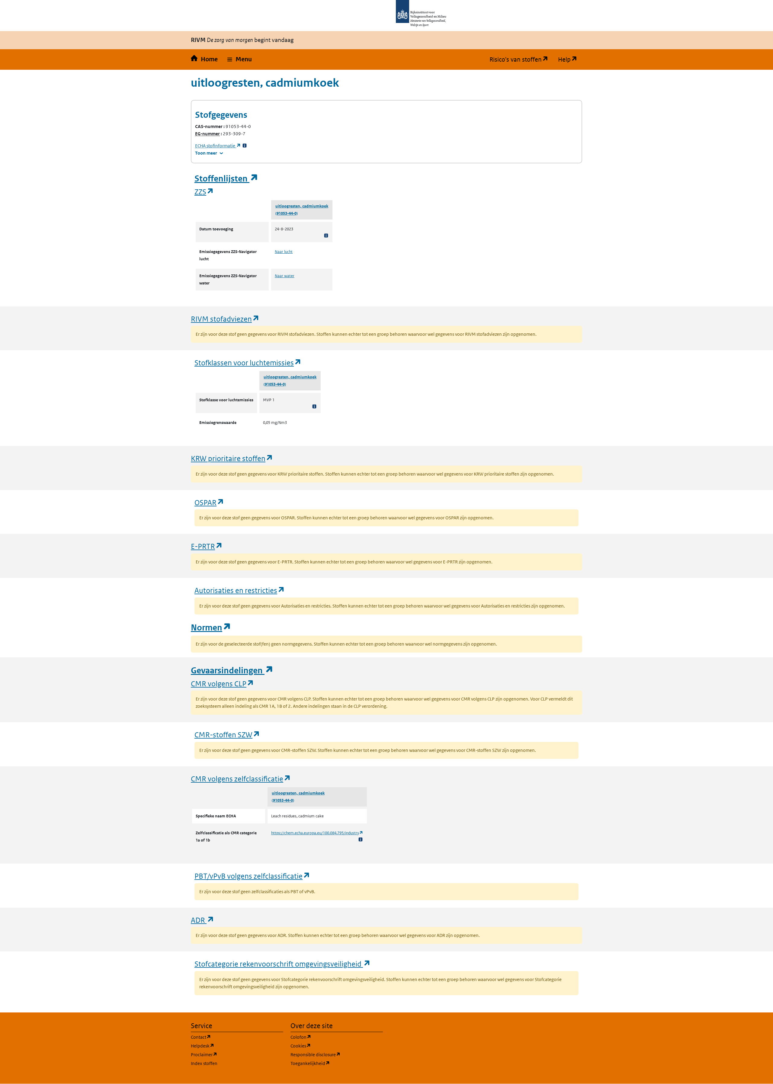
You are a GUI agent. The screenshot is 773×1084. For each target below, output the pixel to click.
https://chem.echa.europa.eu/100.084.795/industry (317, 832)
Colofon (329, 1037)
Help (570, 59)
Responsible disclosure (336, 1054)
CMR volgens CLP (222, 683)
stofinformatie (218, 146)
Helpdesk (231, 1046)
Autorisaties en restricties (239, 590)
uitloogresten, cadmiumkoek (301, 206)
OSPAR (209, 502)
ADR (202, 920)
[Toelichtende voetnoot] (326, 235)
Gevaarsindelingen (232, 670)
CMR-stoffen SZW (227, 734)
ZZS (204, 191)
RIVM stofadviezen (225, 318)
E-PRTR (207, 546)
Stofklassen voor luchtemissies (248, 362)
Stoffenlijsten (226, 178)
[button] (240, 59)
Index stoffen (204, 1063)
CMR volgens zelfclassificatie (241, 778)
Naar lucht (284, 251)
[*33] (244, 146)
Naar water (284, 275)
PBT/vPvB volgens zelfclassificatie (252, 875)
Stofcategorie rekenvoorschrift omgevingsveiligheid (282, 963)
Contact (230, 1037)
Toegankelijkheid (336, 1063)
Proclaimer (233, 1054)
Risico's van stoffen (521, 59)
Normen (211, 627)
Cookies (329, 1046)
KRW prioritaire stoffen (232, 458)
